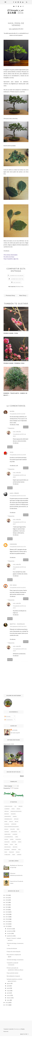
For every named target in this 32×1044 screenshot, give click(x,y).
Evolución (12, 829)
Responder (26, 426)
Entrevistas (13, 824)
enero (8, 1000)
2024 (6, 900)
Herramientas (14, 831)
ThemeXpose (17, 1029)
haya (18, 33)
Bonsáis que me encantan (16, 811)
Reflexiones (6, 849)
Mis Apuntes (6, 841)
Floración (6, 831)
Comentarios (9, 719)
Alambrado (6, 808)
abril (8, 993)
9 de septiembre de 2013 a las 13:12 (18, 495)
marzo (8, 995)
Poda (22, 286)
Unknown (13, 544)
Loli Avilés (17, 431)
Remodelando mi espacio (13, 976)
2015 (6, 921)
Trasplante (11, 852)
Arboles (18, 286)
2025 (6, 897)
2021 (6, 907)
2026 (6, 895)
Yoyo (11, 452)
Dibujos (16, 821)
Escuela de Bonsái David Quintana (11, 826)
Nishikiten (14, 841)
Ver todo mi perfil (15, 732)
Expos (18, 829)
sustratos (19, 854)
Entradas (8, 716)
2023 (6, 902)
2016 (6, 919)
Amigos (13, 808)
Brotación (6, 813)
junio (8, 988)
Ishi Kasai (13, 585)
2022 (6, 904)
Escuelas (6, 829)
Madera (11, 839)
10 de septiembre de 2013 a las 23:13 (18, 626)
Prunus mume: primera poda (14, 363)
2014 (6, 924)
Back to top (23, 1034)
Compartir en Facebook (16, 275)
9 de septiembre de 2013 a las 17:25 (18, 546)
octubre (9, 933)
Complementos (7, 816)
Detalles (11, 821)
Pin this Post (17, 282)
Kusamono (15, 834)
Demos (5, 821)
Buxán (12, 411)
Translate (15, 788)
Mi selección (18, 839)
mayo (8, 990)
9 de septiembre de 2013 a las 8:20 (17, 413)
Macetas (6, 839)
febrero (9, 997)
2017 (6, 916)
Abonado (20, 806)
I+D (19, 831)
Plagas (11, 844)
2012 (6, 1002)
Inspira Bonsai (7, 834)
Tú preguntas (7, 854)
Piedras (19, 841)
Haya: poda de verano (12, 973)
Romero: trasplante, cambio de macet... (15, 394)
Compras (15, 816)
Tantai (5, 852)
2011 (6, 1005)
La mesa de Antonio (12, 948)
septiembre (10, 936)
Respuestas (11, 428)
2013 (6, 926)
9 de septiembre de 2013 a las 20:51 (18, 587)
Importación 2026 (9, 744)
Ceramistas (13, 813)
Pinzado (6, 844)
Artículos (6, 811)
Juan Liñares (14, 493)
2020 (6, 909)
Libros (16, 836)
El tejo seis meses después (13, 951)
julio (8, 985)
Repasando (14, 849)
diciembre (9, 928)
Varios (13, 854)
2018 (6, 914)
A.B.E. (15, 806)
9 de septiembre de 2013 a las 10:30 (18, 454)
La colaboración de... (8, 836)
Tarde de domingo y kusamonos (15, 959)
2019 (6, 912)
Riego (19, 849)
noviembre (10, 931)
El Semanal (6, 824)
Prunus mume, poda (11, 333)
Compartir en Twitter (17, 279)
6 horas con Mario (8, 806)
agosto (9, 983)
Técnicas (17, 852)
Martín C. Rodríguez (17, 624)
